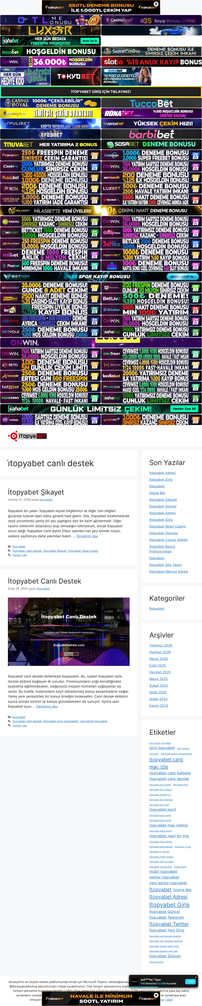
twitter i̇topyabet (164, 877)
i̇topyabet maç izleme (168, 825)
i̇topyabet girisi (180, 784)
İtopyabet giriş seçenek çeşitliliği (166, 941)
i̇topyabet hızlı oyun (159, 805)
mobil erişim (180, 867)
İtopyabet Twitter (169, 924)
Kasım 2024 (158, 706)
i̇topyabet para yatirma (160, 841)
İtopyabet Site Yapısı (165, 565)
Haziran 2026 (160, 652)
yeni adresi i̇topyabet (94, 721)
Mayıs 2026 (158, 659)
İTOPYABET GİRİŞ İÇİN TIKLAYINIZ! (101, 92)
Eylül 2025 (157, 665)
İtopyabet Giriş (161, 480)
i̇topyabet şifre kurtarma (161, 861)
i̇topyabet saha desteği (161, 846)
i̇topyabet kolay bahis (160, 815)
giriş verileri (183, 748)
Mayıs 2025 (158, 679)
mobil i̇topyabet (163, 871)
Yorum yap (19, 555)
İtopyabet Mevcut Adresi (168, 572)
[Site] (50, 155)
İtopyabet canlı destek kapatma (165, 936)
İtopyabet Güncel (162, 506)
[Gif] (101, 210)
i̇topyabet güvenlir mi (160, 794)
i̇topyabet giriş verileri (160, 789)
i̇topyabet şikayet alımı (160, 867)
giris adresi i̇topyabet (160, 743)
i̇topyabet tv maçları (159, 851)
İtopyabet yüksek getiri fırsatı (164, 946)
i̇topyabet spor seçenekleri (60, 721)
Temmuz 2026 (160, 645)
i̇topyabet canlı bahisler (170, 773)
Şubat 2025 (158, 686)
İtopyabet (18, 546)
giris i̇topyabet (162, 748)
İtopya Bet (157, 493)
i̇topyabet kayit (162, 809)
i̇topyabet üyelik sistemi (161, 857)
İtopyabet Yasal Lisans (83, 550)
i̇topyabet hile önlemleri (161, 799)
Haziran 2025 (160, 672)
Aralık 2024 (158, 699)
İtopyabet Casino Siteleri (168, 540)
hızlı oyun (154, 754)
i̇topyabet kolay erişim (160, 820)
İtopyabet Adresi (162, 473)
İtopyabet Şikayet (36, 492)
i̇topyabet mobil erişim (160, 831)
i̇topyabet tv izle (183, 846)
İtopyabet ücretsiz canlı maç (163, 951)
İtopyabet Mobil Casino (167, 526)
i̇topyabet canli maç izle (166, 763)
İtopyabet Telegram (166, 917)
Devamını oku (87, 536)
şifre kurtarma (156, 962)
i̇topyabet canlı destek (27, 550)
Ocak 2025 (157, 692)
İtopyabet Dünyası (163, 533)
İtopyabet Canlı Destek (44, 581)
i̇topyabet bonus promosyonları (176, 754)
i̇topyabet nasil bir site (169, 836)
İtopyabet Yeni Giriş (166, 930)
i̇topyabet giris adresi (160, 784)
